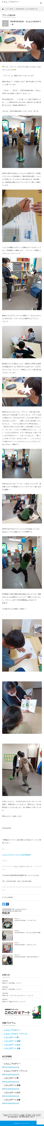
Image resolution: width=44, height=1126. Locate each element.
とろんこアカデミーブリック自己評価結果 (16, 854)
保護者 (10, 1067)
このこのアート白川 (12, 1045)
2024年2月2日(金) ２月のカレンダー (25, 944)
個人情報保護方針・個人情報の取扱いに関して (21, 1117)
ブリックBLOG (8, 897)
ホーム (5, 1114)
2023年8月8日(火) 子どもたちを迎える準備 (27, 932)
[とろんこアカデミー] (10, 2)
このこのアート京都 (12, 1041)
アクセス (14, 1115)
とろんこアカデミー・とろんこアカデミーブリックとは (24, 1114)
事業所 (5, 1067)
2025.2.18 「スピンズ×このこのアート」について (17, 995)
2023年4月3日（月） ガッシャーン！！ (15, 909)
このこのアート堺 (11, 1037)
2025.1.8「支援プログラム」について (14, 1001)
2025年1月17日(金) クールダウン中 (25, 920)
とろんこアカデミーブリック (16, 1034)
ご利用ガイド (7, 1115)
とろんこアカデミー (12, 1030)
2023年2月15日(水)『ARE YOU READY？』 (27, 957)
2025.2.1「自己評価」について (11, 989)
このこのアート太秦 (12, 1048)
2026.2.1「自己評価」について (11, 983)
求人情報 (28, 1115)
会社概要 (21, 1115)
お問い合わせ (36, 1115)
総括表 (16, 1067)
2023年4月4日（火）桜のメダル (12, 911)
